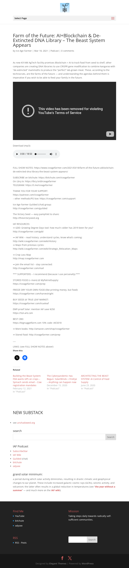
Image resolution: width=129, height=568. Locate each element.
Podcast (54, 50)
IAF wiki (55, 490)
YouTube (19, 515)
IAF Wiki (17, 454)
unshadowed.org (26, 422)
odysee (16, 466)
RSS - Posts (21, 542)
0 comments (67, 50)
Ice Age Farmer (24, 50)
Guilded (17, 458)
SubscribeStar (20, 451)
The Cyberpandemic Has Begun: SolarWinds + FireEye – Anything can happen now (62, 379)
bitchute (17, 462)
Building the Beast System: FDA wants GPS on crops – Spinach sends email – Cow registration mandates (27, 380)
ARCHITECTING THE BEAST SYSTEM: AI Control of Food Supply (95, 379)
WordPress (88, 563)
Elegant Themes (57, 563)
